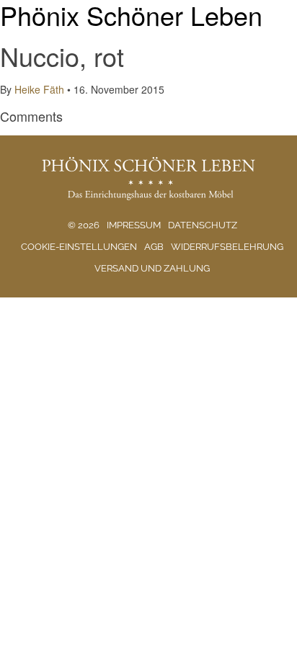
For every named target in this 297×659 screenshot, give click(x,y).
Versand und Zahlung (152, 268)
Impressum (134, 225)
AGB (154, 246)
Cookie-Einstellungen (79, 246)
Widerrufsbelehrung (227, 246)
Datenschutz (202, 225)
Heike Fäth (39, 89)
